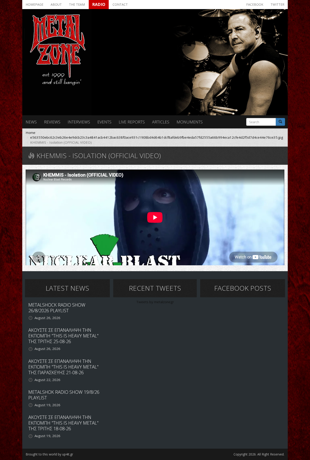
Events (104, 122)
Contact (120, 4)
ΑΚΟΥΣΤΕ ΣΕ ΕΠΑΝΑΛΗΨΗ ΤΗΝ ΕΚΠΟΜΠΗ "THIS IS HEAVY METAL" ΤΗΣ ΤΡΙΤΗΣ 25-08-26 (63, 335)
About (56, 4)
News (31, 122)
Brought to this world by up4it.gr (49, 454)
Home (30, 132)
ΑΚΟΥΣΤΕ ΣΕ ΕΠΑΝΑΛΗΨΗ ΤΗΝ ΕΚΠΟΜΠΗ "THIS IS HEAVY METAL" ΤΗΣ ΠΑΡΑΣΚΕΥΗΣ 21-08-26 (63, 367)
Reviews (52, 122)
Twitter (277, 4)
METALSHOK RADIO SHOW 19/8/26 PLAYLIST (63, 395)
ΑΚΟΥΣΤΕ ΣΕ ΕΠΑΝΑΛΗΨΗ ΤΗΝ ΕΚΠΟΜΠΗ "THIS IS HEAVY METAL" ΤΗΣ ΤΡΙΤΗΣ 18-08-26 (63, 423)
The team (77, 4)
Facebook (254, 4)
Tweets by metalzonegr (155, 302)
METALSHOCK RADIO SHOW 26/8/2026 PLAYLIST (56, 308)
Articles (160, 122)
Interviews (79, 122)
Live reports (132, 122)
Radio (98, 4)
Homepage (34, 4)
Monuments (190, 122)
